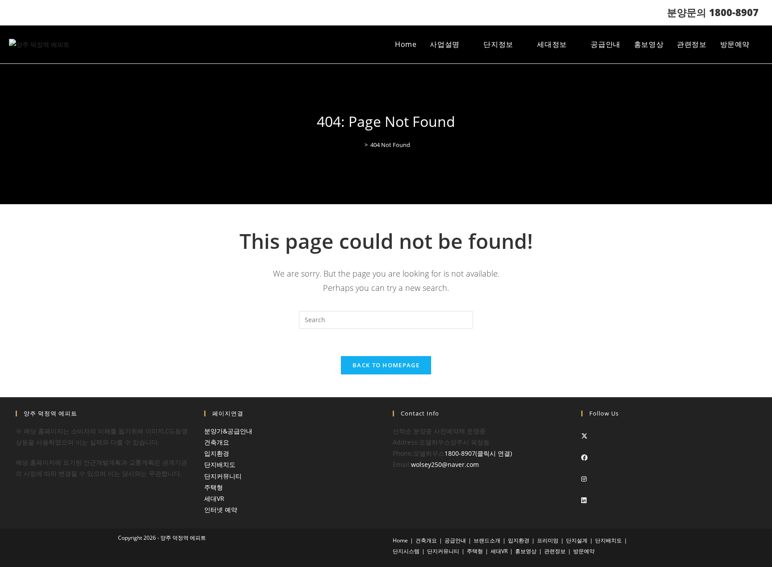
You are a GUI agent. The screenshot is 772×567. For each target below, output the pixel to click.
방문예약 (584, 551)
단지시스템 (406, 551)
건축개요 (216, 442)
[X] (584, 436)
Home (400, 540)
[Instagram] (584, 479)
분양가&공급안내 (228, 431)
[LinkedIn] (584, 500)
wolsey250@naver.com (445, 464)
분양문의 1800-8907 (713, 12)
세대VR (214, 498)
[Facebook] (584, 457)
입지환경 (216, 453)
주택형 (213, 487)
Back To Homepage (386, 365)
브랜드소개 (487, 540)
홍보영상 (526, 551)
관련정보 (555, 551)
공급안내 (455, 540)
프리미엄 (547, 540)
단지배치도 (219, 464)
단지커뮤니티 (223, 476)
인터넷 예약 (220, 509)
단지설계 (576, 540)
